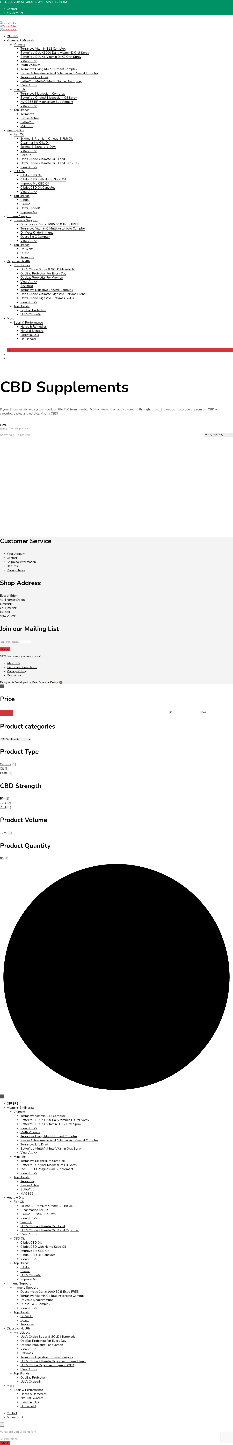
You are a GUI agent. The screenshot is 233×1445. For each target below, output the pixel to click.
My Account (15, 13)
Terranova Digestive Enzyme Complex (46, 290)
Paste (4, 773)
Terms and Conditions (22, 667)
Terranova (27, 114)
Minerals (20, 89)
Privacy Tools (16, 570)
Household (28, 339)
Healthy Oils (15, 130)
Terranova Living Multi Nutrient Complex (48, 69)
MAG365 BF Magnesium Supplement (46, 102)
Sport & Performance (28, 322)
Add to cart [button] (205, 506)
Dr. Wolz (26, 249)
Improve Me (28, 212)
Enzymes (26, 286)
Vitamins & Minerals (20, 40)
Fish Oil (19, 134)
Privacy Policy (16, 671)
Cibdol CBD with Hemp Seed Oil (43, 179)
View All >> (28, 61)
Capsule (5, 764)
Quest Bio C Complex (35, 237)
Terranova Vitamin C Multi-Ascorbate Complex (52, 228)
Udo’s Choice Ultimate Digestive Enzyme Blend (53, 294)
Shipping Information (21, 562)
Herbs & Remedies (33, 327)
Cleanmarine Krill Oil (34, 143)
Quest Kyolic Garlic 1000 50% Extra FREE (49, 224)
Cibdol (25, 200)
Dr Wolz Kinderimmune (36, 233)
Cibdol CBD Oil (31, 175)
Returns (12, 566)
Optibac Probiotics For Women (41, 278)
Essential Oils (29, 335)
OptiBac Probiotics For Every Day (43, 273)
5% (2, 799)
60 (2, 858)
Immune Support (19, 216)
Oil (2, 769)
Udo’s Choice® (30, 208)
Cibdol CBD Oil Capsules (37, 188)
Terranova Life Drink (34, 77)
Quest (24, 253)
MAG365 (26, 126)
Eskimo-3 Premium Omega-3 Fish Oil (46, 138)
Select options (14, 506)
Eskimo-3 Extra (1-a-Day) (38, 147)
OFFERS (12, 36)
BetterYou (27, 122)
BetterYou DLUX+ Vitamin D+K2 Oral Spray (50, 57)
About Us (13, 663)
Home (3, 428)
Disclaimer (14, 675)
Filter (6, 713)
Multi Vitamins (30, 65)
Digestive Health (18, 261)
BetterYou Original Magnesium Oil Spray (48, 98)
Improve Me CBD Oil (34, 183)
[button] (8, 346)
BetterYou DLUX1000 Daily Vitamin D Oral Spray (54, 53)
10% (3, 803)
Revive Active (29, 118)
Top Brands (22, 110)
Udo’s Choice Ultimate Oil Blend (42, 159)
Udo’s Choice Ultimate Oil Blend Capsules (49, 163)
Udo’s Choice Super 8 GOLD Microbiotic (47, 269)
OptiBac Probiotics (33, 310)
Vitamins (19, 44)
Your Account (16, 554)
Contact (12, 9)
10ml (4, 833)
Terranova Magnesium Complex (42, 93)
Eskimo (25, 204)
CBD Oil (19, 171)
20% (3, 807)
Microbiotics (22, 265)
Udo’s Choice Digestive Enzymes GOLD (47, 298)
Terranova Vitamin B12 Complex (42, 49)
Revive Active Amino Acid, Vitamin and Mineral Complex (59, 73)
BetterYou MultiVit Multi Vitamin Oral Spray (51, 81)
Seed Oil (26, 155)
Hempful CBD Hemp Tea (209, 493)
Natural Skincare (31, 331)
